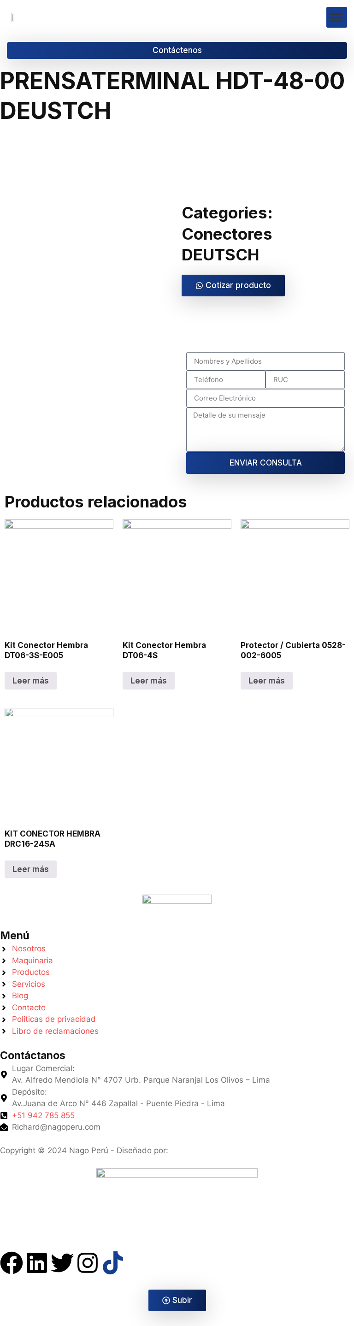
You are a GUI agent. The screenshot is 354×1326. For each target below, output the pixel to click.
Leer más (30, 680)
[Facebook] (11, 1262)
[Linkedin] (36, 1262)
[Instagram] (87, 1262)
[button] (336, 17)
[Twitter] (62, 1262)
